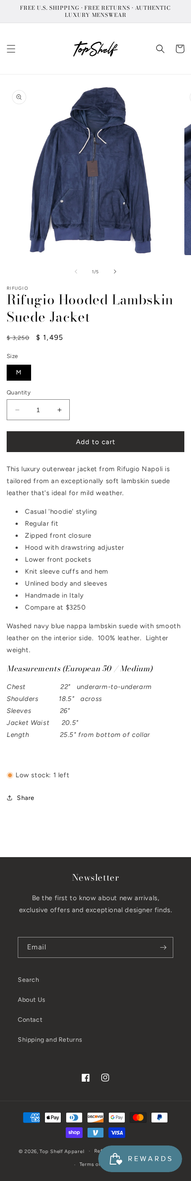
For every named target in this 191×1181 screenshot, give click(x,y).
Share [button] (26, 798)
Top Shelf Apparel (62, 1151)
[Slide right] (115, 271)
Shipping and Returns (50, 1039)
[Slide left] (76, 271)
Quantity (19, 392)
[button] (11, 49)
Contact (30, 1020)
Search (29, 980)
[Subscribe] (163, 947)
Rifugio (17, 288)
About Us (32, 1000)
